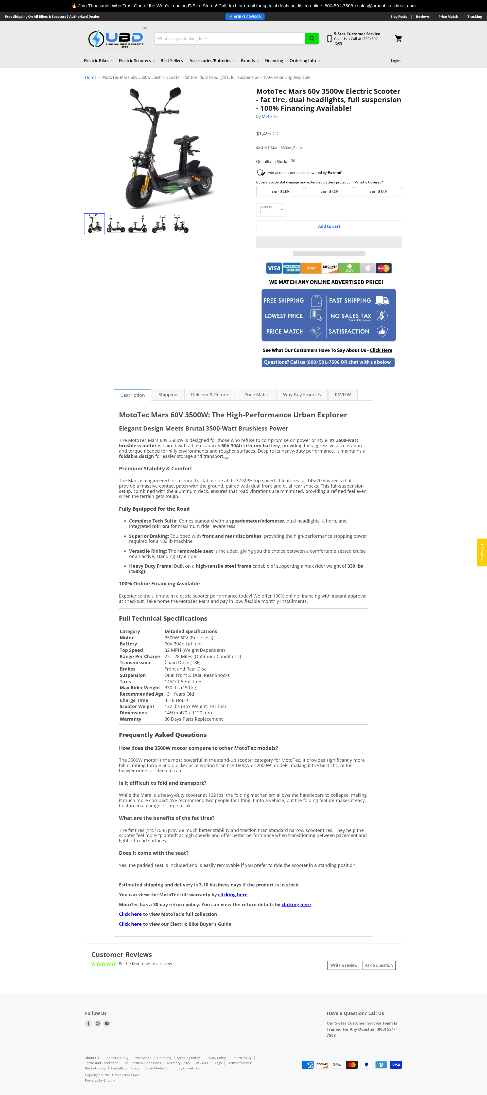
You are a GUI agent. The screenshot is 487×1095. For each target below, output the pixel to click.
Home (91, 77)
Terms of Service (239, 1063)
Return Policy (242, 1057)
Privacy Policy (215, 1057)
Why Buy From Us (302, 395)
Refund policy (95, 1068)
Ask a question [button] (379, 965)
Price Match (448, 16)
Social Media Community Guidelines (172, 1068)
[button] (329, 242)
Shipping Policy (188, 1057)
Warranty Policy (178, 1063)
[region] (243, 6)
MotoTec (270, 116)
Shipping (168, 395)
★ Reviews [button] (482, 552)
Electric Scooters (135, 60)
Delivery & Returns (211, 395)
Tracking (474, 16)
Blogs (218, 1063)
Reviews (422, 16)
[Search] (312, 38)
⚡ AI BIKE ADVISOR (245, 16)
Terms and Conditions (101, 1063)
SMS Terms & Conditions (142, 1063)
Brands (248, 60)
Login (396, 60)
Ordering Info (303, 60)
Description (132, 395)
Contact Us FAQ (116, 1057)
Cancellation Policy (125, 1068)
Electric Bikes (97, 60)
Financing (274, 60)
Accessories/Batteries (210, 60)
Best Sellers (172, 60)
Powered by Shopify (100, 1080)
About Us (92, 1057)
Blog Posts (398, 16)
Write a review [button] (343, 965)
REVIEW (343, 395)
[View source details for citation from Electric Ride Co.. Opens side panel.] (226, 458)
